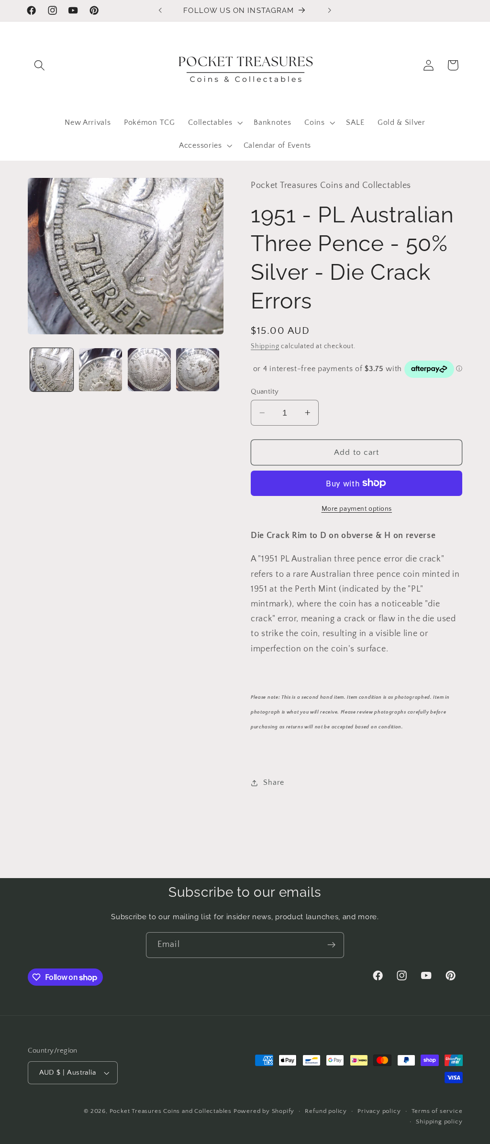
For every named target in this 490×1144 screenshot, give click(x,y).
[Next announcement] (329, 10)
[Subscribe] (331, 945)
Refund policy (325, 1111)
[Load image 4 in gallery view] (197, 369)
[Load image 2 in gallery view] (100, 369)
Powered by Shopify (264, 1111)
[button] (40, 65)
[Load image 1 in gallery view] (51, 369)
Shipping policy (439, 1121)
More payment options (357, 509)
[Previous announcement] (160, 10)
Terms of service (437, 1111)
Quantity (265, 391)
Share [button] (273, 782)
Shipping (265, 346)
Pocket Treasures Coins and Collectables (171, 1111)
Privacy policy (379, 1111)
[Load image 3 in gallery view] (149, 369)
